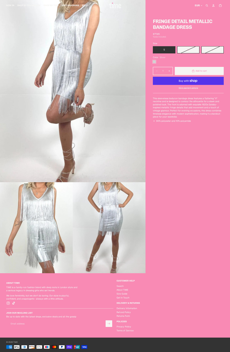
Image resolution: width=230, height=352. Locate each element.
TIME (15, 342)
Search (120, 286)
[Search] (206, 5)
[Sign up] (109, 323)
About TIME (122, 289)
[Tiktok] (13, 303)
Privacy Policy (124, 326)
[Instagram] (8, 303)
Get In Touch (123, 297)
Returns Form (123, 316)
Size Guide (122, 293)
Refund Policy (124, 312)
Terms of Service (125, 330)
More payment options (188, 88)
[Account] (213, 5)
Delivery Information (127, 308)
